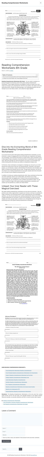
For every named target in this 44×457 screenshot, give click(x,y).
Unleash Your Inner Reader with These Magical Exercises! (15, 78)
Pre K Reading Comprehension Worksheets (15, 384)
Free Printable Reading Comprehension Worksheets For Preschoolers (21, 372)
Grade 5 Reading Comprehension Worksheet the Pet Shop (19, 375)
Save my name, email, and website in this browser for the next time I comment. (21, 437)
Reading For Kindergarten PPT (13, 389)
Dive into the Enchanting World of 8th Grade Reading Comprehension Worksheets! (20, 76)
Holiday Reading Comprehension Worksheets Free (17, 377)
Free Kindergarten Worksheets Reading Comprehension (18, 370)
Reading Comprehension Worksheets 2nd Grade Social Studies (20, 386)
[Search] (20, 449)
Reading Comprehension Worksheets (15, 3)
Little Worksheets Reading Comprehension (15, 379)
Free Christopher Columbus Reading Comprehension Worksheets (18, 402)
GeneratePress (34, 455)
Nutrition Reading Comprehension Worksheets (16, 382)
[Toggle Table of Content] (36, 75)
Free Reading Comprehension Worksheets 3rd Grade (15, 404)
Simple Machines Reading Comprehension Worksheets (18, 391)
